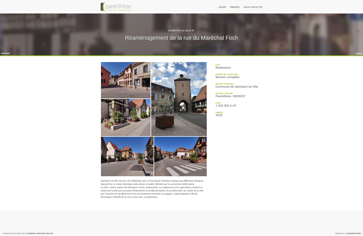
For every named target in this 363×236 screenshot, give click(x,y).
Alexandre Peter (353, 233)
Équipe (222, 7)
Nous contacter (253, 7)
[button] (126, 80)
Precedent (5, 53)
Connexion (31, 233)
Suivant (359, 53)
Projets (234, 7)
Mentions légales (45, 233)
